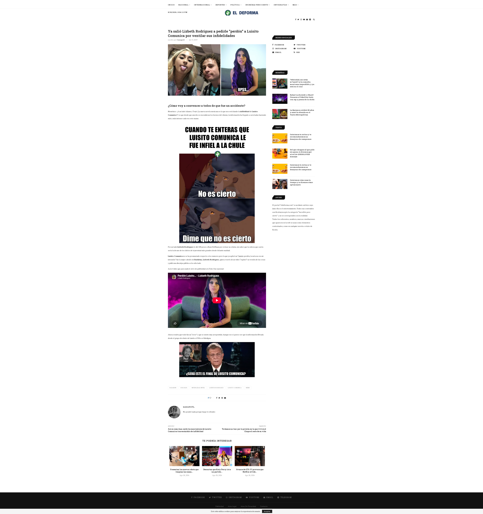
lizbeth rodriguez (216, 388)
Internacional (202, 5)
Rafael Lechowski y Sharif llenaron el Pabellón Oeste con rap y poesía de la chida (302, 97)
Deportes (220, 5)
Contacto (264, 506)
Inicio (171, 5)
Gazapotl (181, 40)
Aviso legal (232, 506)
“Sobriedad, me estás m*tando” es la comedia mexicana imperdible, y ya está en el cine (302, 83)
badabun (173, 388)
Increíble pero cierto (256, 5)
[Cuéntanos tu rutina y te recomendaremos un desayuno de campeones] (279, 138)
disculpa (183, 388)
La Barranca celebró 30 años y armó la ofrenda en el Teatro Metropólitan (302, 112)
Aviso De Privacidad (248, 506)
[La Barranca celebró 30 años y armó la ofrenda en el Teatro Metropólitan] (279, 114)
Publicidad (219, 506)
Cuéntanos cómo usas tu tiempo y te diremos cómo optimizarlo (301, 182)
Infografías (280, 5)
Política (235, 5)
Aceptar (267, 511)
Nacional (183, 5)
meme (248, 388)
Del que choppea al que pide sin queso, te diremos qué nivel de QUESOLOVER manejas (302, 153)
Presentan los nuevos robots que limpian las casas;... (184, 470)
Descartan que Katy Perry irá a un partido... (217, 470)
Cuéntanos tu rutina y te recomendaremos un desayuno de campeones (300, 136)
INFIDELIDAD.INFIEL (198, 388)
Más (295, 5)
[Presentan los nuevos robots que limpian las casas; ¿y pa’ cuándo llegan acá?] (184, 456)
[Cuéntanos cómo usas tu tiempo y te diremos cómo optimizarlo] (279, 184)
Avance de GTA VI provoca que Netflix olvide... (249, 470)
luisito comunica (235, 388)
